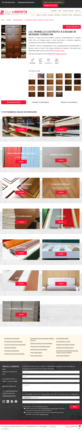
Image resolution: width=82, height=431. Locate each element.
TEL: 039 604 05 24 (8, 2)
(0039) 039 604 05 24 (11, 391)
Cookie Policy (6, 429)
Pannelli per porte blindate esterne (40, 346)
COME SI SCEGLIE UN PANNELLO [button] (53, 2)
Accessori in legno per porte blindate (15, 344)
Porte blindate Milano (62, 338)
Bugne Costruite (61, 54)
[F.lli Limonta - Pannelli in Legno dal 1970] (13, 12)
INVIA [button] (74, 407)
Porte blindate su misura (63, 341)
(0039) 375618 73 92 (10, 386)
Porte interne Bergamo (62, 355)
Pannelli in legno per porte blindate (14, 354)
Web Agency (69, 426)
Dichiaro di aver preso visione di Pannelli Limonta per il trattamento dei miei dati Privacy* (45, 409)
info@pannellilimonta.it (26, 2)
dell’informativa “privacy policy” (50, 408)
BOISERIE (50, 15)
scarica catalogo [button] (50, 5)
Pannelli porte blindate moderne (65, 344)
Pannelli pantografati (10, 347)
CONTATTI (78, 11)
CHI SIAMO (54, 11)
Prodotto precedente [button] (41, 102)
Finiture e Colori (59, 50)
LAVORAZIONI (77, 15)
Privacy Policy (53, 426)
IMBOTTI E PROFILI (42, 15)
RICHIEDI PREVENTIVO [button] (73, 27)
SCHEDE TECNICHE (68, 11)
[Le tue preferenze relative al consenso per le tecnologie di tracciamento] (79, 428)
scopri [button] (21, 129)
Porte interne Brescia (36, 355)
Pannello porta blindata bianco (65, 347)
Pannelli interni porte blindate (38, 349)
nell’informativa (44, 414)
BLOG (60, 11)
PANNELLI (33, 15)
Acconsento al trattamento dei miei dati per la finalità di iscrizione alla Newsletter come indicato (44, 413)
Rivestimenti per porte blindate (13, 341)
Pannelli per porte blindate (11, 338)
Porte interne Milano (36, 352)
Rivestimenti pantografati (11, 351)
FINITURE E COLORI (66, 15)
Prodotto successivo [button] (69, 102)
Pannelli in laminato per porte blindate (41, 343)
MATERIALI (57, 15)
